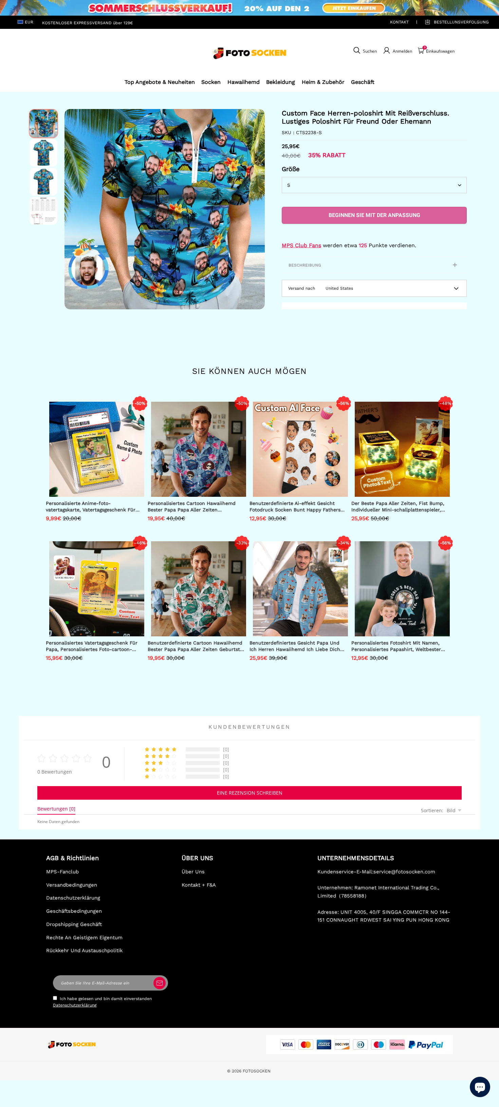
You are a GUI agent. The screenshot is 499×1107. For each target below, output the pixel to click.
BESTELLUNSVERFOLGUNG (453, 22)
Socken (211, 82)
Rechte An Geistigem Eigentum (84, 937)
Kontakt (399, 22)
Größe (291, 169)
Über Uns (193, 872)
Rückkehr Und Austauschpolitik (84, 950)
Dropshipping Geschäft (74, 924)
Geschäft (362, 82)
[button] (74, 209)
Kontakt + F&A (199, 885)
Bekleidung (280, 82)
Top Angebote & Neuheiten (160, 82)
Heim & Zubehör (323, 82)
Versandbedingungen (71, 885)
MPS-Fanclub (62, 872)
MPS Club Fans (301, 245)
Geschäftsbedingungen (74, 911)
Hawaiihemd (243, 82)
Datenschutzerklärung (73, 898)
